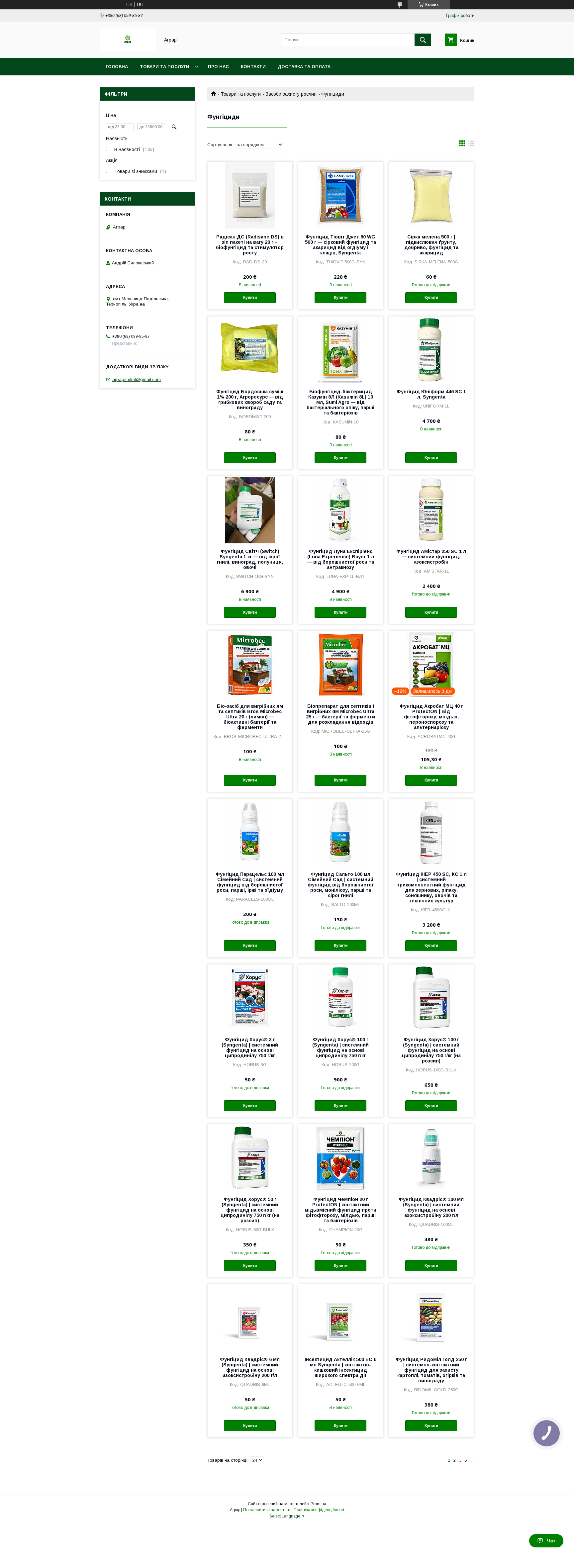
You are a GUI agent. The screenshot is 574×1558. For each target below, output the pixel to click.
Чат (551, 1540)
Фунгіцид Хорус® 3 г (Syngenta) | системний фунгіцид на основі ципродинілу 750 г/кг (250, 1047)
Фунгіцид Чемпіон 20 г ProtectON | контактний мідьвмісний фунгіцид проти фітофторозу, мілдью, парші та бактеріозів (340, 1210)
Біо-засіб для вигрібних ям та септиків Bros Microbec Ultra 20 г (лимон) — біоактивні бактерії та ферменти (250, 716)
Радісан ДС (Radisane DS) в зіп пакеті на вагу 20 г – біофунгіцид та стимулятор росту (250, 244)
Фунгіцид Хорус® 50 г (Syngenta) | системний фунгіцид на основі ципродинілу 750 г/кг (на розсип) (250, 1210)
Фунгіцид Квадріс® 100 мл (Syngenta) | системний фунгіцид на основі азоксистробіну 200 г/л (431, 1207)
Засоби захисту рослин (291, 94)
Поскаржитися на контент (267, 1510)
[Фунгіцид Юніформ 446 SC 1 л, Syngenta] (431, 350)
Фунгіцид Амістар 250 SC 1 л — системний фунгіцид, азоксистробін (431, 557)
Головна (117, 66)
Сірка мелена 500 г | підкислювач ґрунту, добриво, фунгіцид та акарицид (431, 244)
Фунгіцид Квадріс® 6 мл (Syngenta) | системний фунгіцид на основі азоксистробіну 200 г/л (250, 1367)
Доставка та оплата (304, 66)
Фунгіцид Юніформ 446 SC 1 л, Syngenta (431, 394)
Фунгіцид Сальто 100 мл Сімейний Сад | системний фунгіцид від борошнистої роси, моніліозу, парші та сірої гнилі (340, 884)
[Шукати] (423, 40)
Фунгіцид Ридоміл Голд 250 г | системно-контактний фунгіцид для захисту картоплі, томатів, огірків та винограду (431, 1370)
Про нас (218, 66)
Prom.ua (318, 1504)
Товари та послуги (164, 66)
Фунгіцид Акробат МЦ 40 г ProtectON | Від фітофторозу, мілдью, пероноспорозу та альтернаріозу (431, 716)
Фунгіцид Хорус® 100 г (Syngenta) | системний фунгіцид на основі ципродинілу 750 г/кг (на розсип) (431, 1050)
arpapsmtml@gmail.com (136, 379)
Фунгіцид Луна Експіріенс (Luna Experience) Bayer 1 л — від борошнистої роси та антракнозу (340, 559)
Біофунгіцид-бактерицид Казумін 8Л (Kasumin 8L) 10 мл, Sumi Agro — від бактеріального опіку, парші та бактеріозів (340, 402)
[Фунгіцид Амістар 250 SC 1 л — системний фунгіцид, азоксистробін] (431, 509)
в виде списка (471, 144)
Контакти (253, 66)
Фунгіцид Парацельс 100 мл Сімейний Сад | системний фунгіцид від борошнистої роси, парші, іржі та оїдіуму (250, 882)
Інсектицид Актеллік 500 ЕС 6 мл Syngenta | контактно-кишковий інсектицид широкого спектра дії (340, 1367)
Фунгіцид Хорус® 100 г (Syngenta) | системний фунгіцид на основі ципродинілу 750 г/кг (340, 1047)
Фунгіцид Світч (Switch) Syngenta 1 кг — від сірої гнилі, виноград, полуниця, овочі (250, 559)
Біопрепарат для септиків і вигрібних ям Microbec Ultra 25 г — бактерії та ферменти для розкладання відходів (340, 714)
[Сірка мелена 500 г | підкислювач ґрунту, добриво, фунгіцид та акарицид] (431, 195)
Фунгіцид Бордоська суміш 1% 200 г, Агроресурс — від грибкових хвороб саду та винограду (249, 399)
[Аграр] (128, 49)
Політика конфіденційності (319, 1510)
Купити (250, 297)
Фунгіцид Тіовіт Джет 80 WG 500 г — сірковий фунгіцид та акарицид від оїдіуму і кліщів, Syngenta (340, 244)
